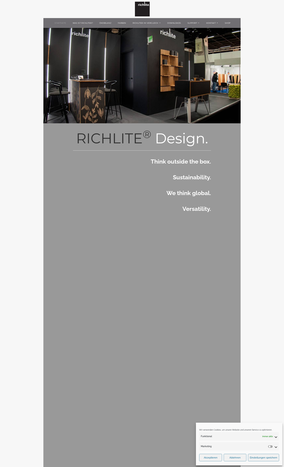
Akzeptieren (210, 457)
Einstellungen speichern (263, 457)
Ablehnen (235, 457)
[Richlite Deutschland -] (142, 8)
